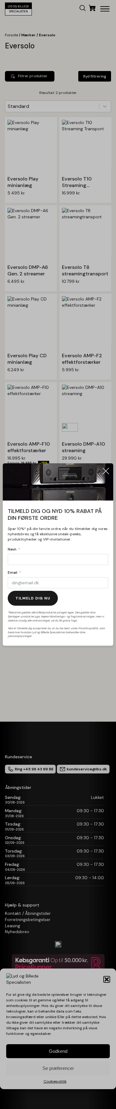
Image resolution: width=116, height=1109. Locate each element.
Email (12, 572)
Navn (12, 549)
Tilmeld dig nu (32, 598)
